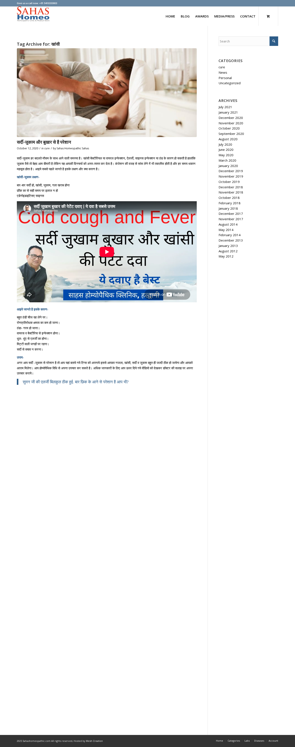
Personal (225, 78)
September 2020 (231, 133)
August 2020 (228, 139)
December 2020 (231, 117)
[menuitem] (170, 16)
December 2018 (231, 187)
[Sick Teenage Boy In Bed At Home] (107, 92)
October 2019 (229, 181)
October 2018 (229, 197)
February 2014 (230, 235)
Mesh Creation (94, 740)
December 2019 (231, 171)
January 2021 (228, 112)
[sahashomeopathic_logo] (33, 16)
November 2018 (231, 192)
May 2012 (226, 256)
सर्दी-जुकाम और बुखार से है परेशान (44, 142)
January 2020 (228, 166)
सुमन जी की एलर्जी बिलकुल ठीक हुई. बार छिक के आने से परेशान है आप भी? (75, 381)
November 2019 (231, 176)
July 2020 (225, 144)
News (223, 72)
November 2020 (231, 123)
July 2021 (225, 107)
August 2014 (228, 224)
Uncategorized (230, 83)
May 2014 (226, 230)
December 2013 (231, 240)
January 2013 (228, 245)
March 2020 (227, 160)
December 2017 (231, 213)
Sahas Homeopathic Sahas (73, 148)
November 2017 (231, 219)
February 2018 (230, 203)
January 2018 (228, 208)
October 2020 (229, 128)
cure (47, 148)
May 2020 (226, 155)
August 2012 (228, 251)
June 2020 (226, 149)
